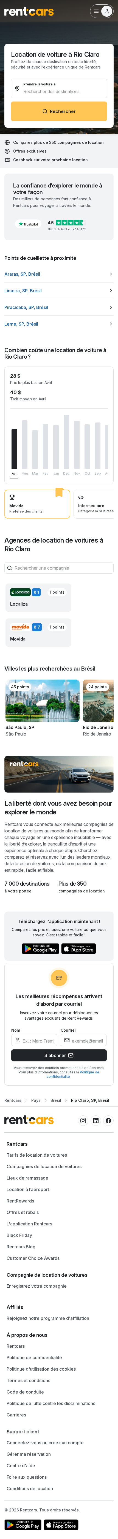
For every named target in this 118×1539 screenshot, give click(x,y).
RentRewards (20, 1201)
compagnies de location (81, 891)
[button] (28, 223)
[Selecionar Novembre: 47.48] (77, 445)
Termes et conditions (28, 1380)
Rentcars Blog (21, 1246)
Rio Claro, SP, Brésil (90, 1100)
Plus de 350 (72, 883)
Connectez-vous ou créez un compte (45, 1442)
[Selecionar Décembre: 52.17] (66, 442)
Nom (15, 1030)
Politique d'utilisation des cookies (41, 1369)
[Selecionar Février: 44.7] (45, 446)
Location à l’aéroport (28, 1189)
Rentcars (12, 1100)
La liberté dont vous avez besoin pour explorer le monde (58, 807)
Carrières (16, 1415)
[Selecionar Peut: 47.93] (24, 444)
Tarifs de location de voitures (37, 1155)
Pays (36, 1100)
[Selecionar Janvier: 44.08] (56, 447)
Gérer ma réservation (29, 1454)
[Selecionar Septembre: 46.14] (97, 445)
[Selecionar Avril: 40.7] (14, 449)
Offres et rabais (23, 1212)
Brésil (55, 1100)
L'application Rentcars (29, 1224)
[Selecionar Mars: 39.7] (35, 449)
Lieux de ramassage (27, 1178)
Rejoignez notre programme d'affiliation (48, 1318)
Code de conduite (25, 1392)
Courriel (68, 1030)
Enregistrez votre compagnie (37, 1286)
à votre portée (18, 891)
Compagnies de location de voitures (44, 1166)
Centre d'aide (21, 1465)
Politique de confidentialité (34, 1357)
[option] (59, 274)
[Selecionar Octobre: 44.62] (87, 446)
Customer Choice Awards (33, 1258)
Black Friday (19, 1235)
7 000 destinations (27, 883)
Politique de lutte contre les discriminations (51, 1403)
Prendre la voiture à (39, 84)
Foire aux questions (27, 1477)
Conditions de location (30, 1488)
